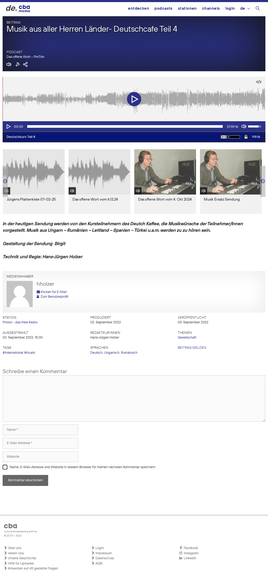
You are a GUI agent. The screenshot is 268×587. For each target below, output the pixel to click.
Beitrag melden (192, 348)
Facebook (190, 548)
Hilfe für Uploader (20, 563)
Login (230, 8)
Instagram (190, 553)
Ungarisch (111, 353)
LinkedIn (189, 558)
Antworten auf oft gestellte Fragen (32, 568)
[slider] (125, 126)
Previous (5, 181)
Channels (211, 8)
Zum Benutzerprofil (53, 296)
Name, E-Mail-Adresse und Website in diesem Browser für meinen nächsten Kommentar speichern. (83, 467)
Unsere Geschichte (21, 558)
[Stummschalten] (244, 126)
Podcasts (163, 8)
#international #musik (19, 353)
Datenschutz (104, 558)
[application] (134, 126)
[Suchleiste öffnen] (257, 9)
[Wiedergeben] (8, 126)
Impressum (103, 553)
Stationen (187, 8)
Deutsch (96, 353)
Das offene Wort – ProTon (25, 57)
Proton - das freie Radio (20, 322)
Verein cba (15, 553)
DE (242, 8)
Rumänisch (129, 353)
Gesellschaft (187, 337)
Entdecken (138, 8)
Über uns (14, 548)
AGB (98, 563)
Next (262, 181)
